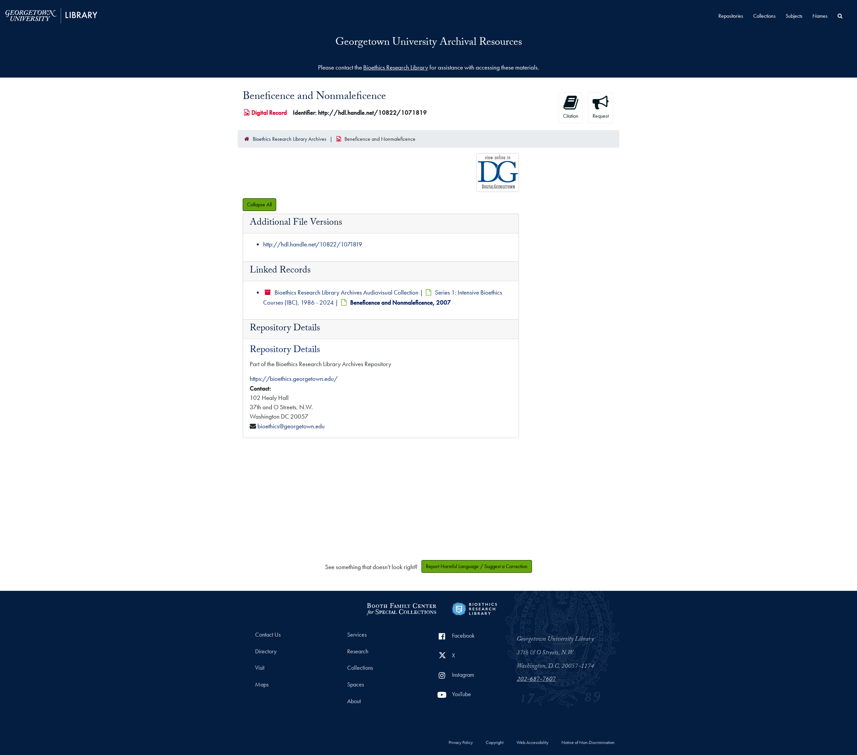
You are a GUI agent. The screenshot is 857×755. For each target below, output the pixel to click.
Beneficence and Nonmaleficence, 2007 (400, 302)
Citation (570, 115)
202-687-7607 (536, 679)
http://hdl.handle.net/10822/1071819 (312, 244)
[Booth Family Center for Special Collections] (401, 608)
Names (820, 15)
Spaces (355, 684)
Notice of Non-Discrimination (588, 742)
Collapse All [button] (259, 204)
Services (357, 634)
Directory (266, 651)
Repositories (730, 15)
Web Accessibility (532, 742)
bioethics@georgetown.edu (291, 426)
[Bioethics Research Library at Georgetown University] (474, 608)
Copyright (494, 742)
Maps (261, 684)
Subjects (794, 15)
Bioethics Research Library (395, 67)
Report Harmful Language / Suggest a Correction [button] (477, 566)
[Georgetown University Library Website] (51, 15)
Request (601, 115)
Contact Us (268, 634)
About (354, 701)
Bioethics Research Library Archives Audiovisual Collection (346, 292)
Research (357, 651)
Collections (764, 15)
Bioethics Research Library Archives (289, 138)
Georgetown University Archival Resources (428, 43)
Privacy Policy (461, 742)
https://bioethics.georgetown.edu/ (293, 378)
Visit (259, 667)
